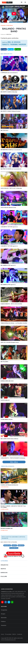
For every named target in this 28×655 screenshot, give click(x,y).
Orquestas (3, 25)
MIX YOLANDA (4, 361)
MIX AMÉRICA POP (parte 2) (8, 265)
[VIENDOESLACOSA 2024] (7, 2)
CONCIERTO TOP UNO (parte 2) (9, 226)
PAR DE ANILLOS (5, 400)
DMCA (14, 634)
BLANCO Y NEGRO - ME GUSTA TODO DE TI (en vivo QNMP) (13, 506)
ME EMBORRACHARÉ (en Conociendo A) (11, 149)
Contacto (19, 634)
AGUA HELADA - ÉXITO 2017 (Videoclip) (11, 188)
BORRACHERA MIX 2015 (7, 381)
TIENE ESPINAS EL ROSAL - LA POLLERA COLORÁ (14, 323)
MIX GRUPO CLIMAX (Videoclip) (9, 92)
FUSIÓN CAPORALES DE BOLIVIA (9, 485)
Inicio (2, 634)
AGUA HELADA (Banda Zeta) (8, 207)
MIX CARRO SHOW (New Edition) (9, 438)
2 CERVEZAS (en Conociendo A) (9, 72)
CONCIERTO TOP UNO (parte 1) (9, 246)
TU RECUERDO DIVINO (7, 419)
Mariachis (4, 572)
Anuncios (3, 625)
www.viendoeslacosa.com (8, 640)
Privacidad (8, 634)
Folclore (4, 576)
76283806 (14, 44)
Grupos (3, 568)
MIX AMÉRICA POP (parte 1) (8, 284)
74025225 (22, 44)
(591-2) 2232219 (13, 42)
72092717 (5, 44)
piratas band (10, 25)
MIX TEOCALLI (4, 130)
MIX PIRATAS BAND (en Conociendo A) (11, 169)
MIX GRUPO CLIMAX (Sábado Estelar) (10, 111)
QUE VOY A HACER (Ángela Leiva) (10, 342)
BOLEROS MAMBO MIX (7, 528)
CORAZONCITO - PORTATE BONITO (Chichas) (13, 458)
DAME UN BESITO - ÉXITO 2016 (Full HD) (11, 304)
